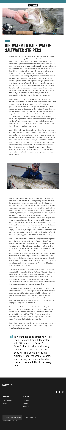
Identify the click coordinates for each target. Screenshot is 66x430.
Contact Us (26, 406)
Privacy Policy (5, 420)
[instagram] (63, 392)
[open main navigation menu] (62, 5)
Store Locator (26, 400)
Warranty (25, 403)
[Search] (59, 5)
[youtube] (59, 392)
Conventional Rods (7, 400)
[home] (33, 5)
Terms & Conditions (14, 420)
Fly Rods (4, 403)
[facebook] (56, 392)
